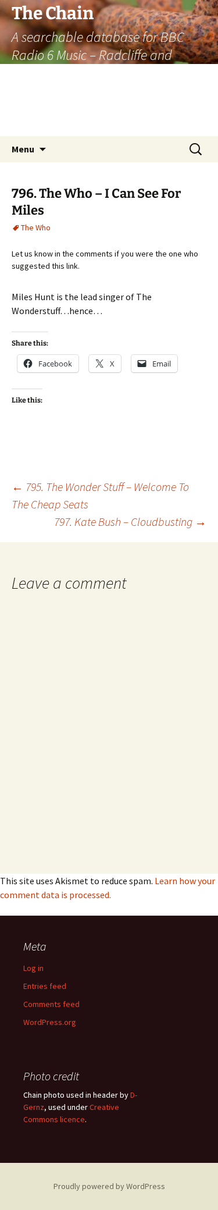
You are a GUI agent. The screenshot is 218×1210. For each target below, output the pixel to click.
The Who (36, 227)
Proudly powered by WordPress (109, 1186)
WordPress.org (49, 1022)
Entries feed (44, 986)
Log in (33, 968)
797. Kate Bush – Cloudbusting (130, 521)
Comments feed (51, 1004)
